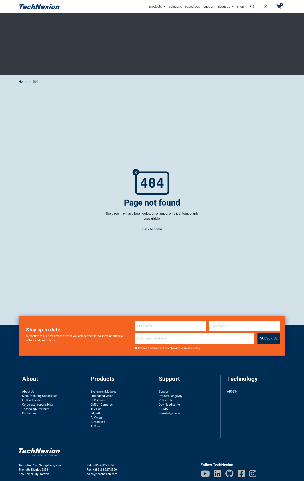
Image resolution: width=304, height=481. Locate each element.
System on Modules (103, 391)
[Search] (252, 6)
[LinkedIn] (217, 473)
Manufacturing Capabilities (39, 396)
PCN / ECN (165, 400)
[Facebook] (241, 473)
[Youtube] (205, 473)
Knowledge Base (170, 413)
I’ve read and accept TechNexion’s (169, 348)
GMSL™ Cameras (102, 404)
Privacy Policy (191, 348)
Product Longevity (170, 396)
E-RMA (163, 409)
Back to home (152, 229)
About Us (28, 391)
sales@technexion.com (102, 474)
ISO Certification (32, 400)
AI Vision (96, 417)
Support (164, 391)
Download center (170, 404)
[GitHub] (229, 473)
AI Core (95, 426)
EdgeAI (95, 413)
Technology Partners (35, 409)
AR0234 (232, 391)
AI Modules (98, 422)
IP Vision (96, 409)
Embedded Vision (102, 396)
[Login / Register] (265, 6)
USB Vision (98, 400)
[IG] (252, 473)
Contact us (29, 413)
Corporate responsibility (37, 404)
